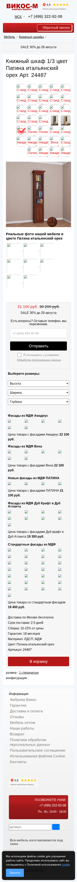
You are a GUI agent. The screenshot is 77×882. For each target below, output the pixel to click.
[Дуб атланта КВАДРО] (59, 518)
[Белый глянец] (9, 420)
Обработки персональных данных (39, 359)
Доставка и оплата (26, 711)
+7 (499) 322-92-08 (45, 16)
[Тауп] (26, 427)
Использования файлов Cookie (37, 756)
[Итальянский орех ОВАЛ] (43, 569)
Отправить (38, 346)
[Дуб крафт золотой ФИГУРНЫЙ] (26, 518)
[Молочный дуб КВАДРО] (43, 582)
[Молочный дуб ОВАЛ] (59, 582)
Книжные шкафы (31, 37)
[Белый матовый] (26, 420)
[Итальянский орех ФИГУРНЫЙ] (9, 569)
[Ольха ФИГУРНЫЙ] (9, 582)
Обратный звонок (56, 27)
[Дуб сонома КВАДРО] (26, 562)
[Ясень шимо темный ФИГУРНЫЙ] (26, 556)
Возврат (17, 734)
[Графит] (59, 420)
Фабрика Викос (23, 700)
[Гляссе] (43, 420)
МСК (18, 16)
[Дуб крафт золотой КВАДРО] (9, 518)
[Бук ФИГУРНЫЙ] (43, 556)
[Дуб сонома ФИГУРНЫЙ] (59, 562)
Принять (14, 872)
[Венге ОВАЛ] (43, 588)
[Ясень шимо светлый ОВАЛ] (26, 549)
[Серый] (9, 427)
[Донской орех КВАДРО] (59, 569)
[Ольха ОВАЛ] (59, 575)
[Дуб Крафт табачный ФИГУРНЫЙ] (9, 511)
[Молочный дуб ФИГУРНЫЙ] (26, 582)
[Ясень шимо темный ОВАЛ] (9, 556)
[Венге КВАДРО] (26, 588)
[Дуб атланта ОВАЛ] (9, 524)
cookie (66, 864)
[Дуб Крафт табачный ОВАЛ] (26, 511)
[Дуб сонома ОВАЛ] (43, 562)
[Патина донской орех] (59, 483)
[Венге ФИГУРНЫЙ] (9, 588)
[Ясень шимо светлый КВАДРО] (9, 549)
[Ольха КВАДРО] (43, 575)
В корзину (39, 661)
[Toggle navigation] (10, 28)
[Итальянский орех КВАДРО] (26, 569)
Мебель (9, 37)
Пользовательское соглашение (37, 750)
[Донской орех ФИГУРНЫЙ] (26, 575)
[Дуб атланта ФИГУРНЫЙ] (43, 518)
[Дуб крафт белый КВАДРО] (43, 511)
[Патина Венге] (26, 483)
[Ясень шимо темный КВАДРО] (59, 549)
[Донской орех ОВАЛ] (9, 575)
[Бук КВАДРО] (59, 556)
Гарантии (18, 705)
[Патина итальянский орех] (43, 483)
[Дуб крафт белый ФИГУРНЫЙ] (59, 511)
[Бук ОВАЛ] (9, 562)
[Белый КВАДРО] (59, 588)
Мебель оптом (22, 723)
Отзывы (17, 717)
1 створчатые (29, 672)
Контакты (18, 762)
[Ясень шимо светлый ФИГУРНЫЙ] (43, 549)
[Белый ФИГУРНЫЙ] (9, 595)
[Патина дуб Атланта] (9, 483)
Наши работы (22, 728)
